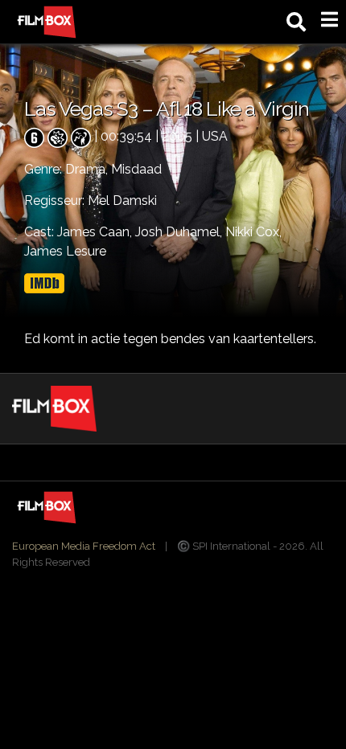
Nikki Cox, (253, 231)
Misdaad (136, 169)
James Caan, (96, 231)
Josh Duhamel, (180, 231)
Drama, (88, 169)
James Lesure (65, 251)
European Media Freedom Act (83, 546)
